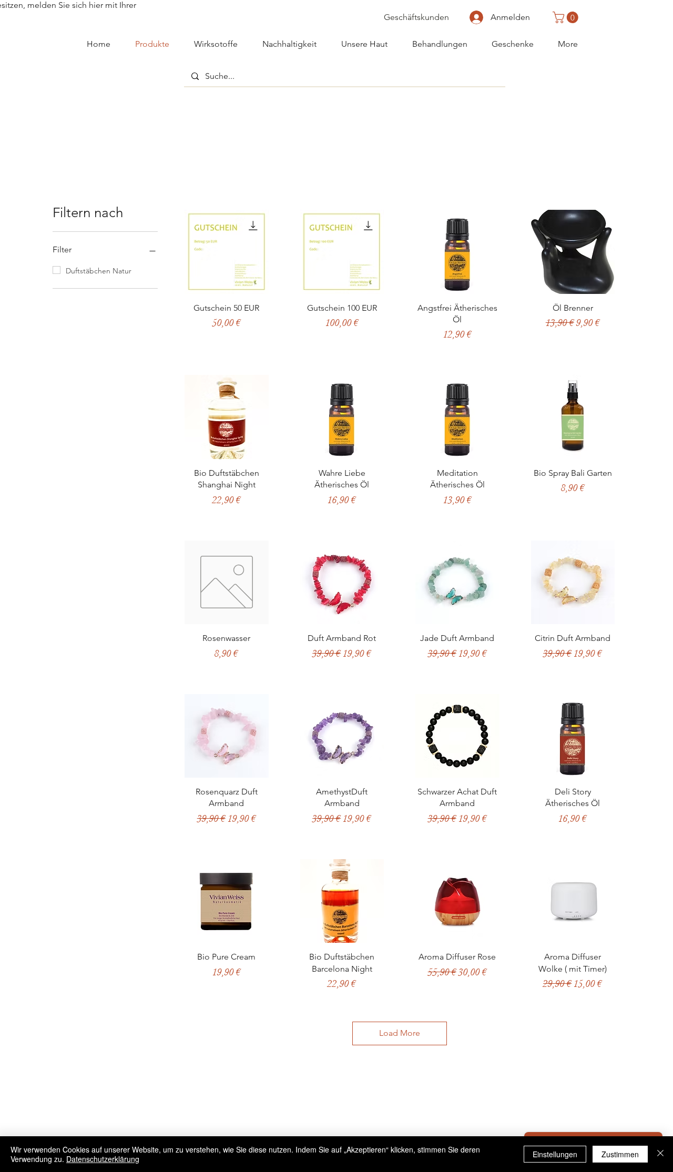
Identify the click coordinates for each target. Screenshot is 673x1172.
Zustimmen (620, 1154)
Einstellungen (555, 1154)
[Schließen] (660, 1154)
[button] (567, 17)
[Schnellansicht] (227, 252)
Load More (399, 1033)
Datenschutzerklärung (102, 1159)
